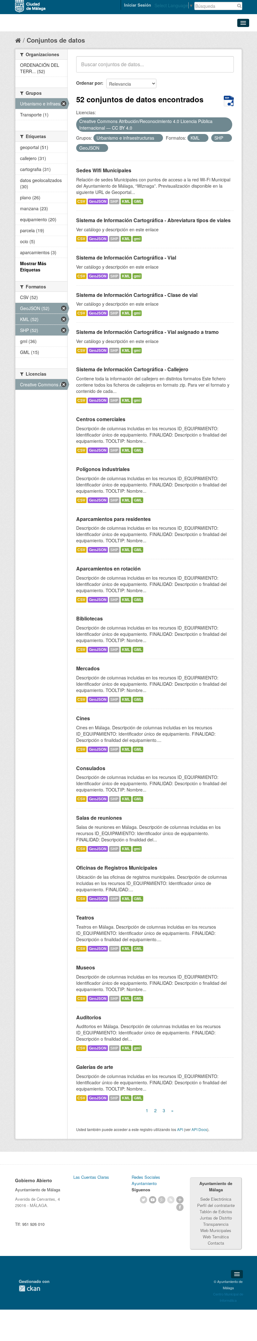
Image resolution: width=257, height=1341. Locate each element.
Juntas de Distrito (216, 1218)
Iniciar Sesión (137, 5)
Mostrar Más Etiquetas (33, 266)
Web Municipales (215, 1230)
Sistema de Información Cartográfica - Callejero (132, 369)
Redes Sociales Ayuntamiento (146, 1180)
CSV (81, 201)
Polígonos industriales (103, 469)
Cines (83, 718)
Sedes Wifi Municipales (103, 170)
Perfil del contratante (216, 1205)
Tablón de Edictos (216, 1212)
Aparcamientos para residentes (113, 519)
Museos (85, 967)
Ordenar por (89, 83)
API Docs (199, 1129)
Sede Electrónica (215, 1199)
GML (138, 201)
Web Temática (216, 1237)
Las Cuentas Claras (91, 1177)
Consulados (90, 768)
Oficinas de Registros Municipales (116, 867)
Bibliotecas (89, 618)
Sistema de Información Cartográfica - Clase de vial (136, 294)
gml (137, 238)
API (180, 1129)
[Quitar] (136, 128)
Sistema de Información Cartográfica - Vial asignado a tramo (147, 331)
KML (126, 201)
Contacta (216, 1243)
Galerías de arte (94, 1066)
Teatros (85, 917)
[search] (224, 67)
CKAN (29, 1288)
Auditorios (88, 1017)
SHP (114, 201)
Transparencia (215, 1224)
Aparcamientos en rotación (108, 568)
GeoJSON (98, 201)
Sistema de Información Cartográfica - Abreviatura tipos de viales (153, 220)
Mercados (88, 668)
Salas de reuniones (99, 817)
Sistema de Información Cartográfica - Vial (126, 257)
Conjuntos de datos (56, 40)
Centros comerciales (100, 419)
